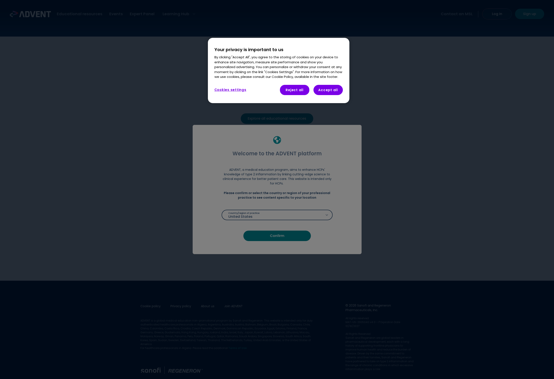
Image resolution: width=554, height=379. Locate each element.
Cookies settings (230, 89)
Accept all (328, 90)
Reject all (294, 90)
